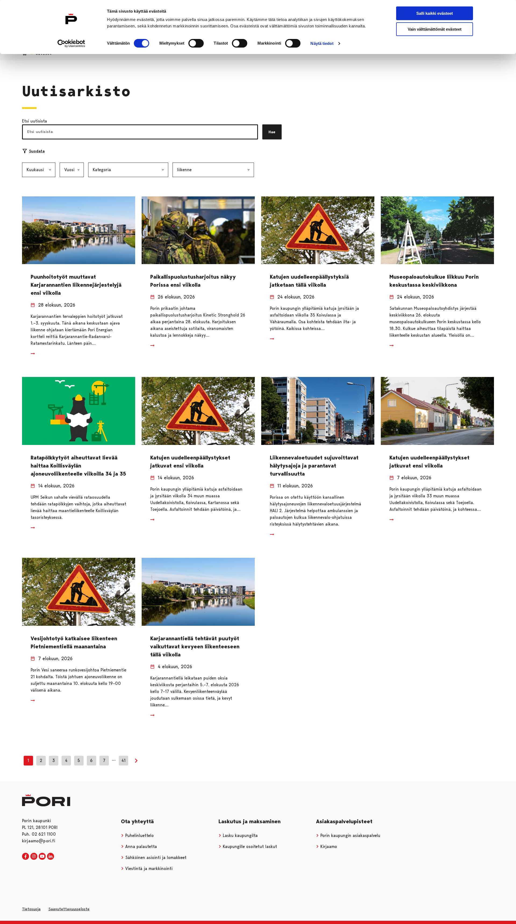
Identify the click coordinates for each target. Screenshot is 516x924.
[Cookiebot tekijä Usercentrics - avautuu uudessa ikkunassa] (71, 43)
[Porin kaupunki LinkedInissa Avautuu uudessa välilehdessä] (50, 856)
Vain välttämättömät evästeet (434, 29)
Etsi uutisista (34, 121)
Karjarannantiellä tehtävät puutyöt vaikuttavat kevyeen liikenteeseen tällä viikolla (194, 646)
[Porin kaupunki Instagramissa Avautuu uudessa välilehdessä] (33, 856)
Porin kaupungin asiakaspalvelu (349, 835)
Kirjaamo (328, 846)
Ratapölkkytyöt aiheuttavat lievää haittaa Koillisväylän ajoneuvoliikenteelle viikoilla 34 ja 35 (78, 465)
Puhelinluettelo (139, 835)
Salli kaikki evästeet (434, 13)
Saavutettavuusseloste (68, 909)
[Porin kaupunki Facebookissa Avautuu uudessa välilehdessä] (25, 856)
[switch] (196, 43)
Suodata (37, 151)
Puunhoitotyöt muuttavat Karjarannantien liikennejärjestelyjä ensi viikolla (76, 285)
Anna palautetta (140, 846)
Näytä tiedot (321, 43)
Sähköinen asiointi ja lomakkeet (155, 857)
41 (123, 760)
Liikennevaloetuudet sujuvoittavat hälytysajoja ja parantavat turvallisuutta (314, 465)
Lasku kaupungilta (239, 835)
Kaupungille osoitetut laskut (249, 846)
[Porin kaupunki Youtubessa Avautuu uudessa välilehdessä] (42, 856)
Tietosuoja (31, 909)
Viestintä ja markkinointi (148, 868)
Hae (271, 132)
